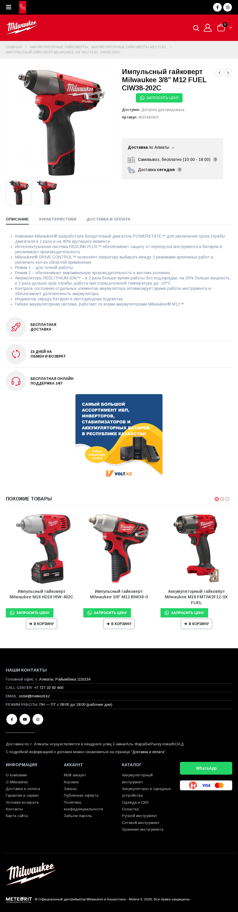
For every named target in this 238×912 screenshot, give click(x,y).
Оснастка (130, 809)
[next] (228, 73)
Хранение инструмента (142, 829)
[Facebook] (217, 7)
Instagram (38, 719)
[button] (10, 7)
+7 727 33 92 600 (48, 687)
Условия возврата (22, 802)
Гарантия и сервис (22, 795)
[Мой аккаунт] (207, 28)
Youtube (24, 719)
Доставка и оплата (148, 752)
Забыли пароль (78, 816)
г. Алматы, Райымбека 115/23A (63, 679)
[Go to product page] (41, 548)
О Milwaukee (17, 782)
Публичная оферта (81, 795)
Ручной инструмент (139, 816)
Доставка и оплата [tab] (108, 219)
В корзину (44, 624)
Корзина (71, 782)
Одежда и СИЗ (135, 802)
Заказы (70, 789)
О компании (16, 775)
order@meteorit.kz (34, 696)
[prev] (219, 73)
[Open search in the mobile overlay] (196, 27)
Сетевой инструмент (140, 823)
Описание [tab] (17, 219)
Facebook (11, 719)
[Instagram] (227, 7)
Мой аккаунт (75, 775)
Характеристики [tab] (57, 219)
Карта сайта (17, 816)
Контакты (14, 809)
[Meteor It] (19, 899)
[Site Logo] (22, 27)
